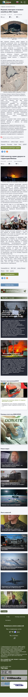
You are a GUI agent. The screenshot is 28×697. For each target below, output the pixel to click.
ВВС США (13, 268)
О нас (7, 616)
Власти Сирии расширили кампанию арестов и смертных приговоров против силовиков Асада (13, 313)
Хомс (20, 144)
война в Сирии (14, 141)
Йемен (2, 271)
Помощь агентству (20, 616)
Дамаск (22, 141)
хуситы (12, 271)
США (7, 271)
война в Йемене (21, 268)
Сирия (15, 144)
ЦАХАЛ (24, 144)
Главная (3, 6)
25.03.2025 (6, 14)
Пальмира (9, 144)
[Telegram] (5, 152)
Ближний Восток (10, 6)
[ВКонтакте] (2, 152)
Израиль (3, 144)
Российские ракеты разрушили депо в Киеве (12, 354)
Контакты (8, 620)
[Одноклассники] (7, 152)
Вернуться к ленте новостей (14, 625)
